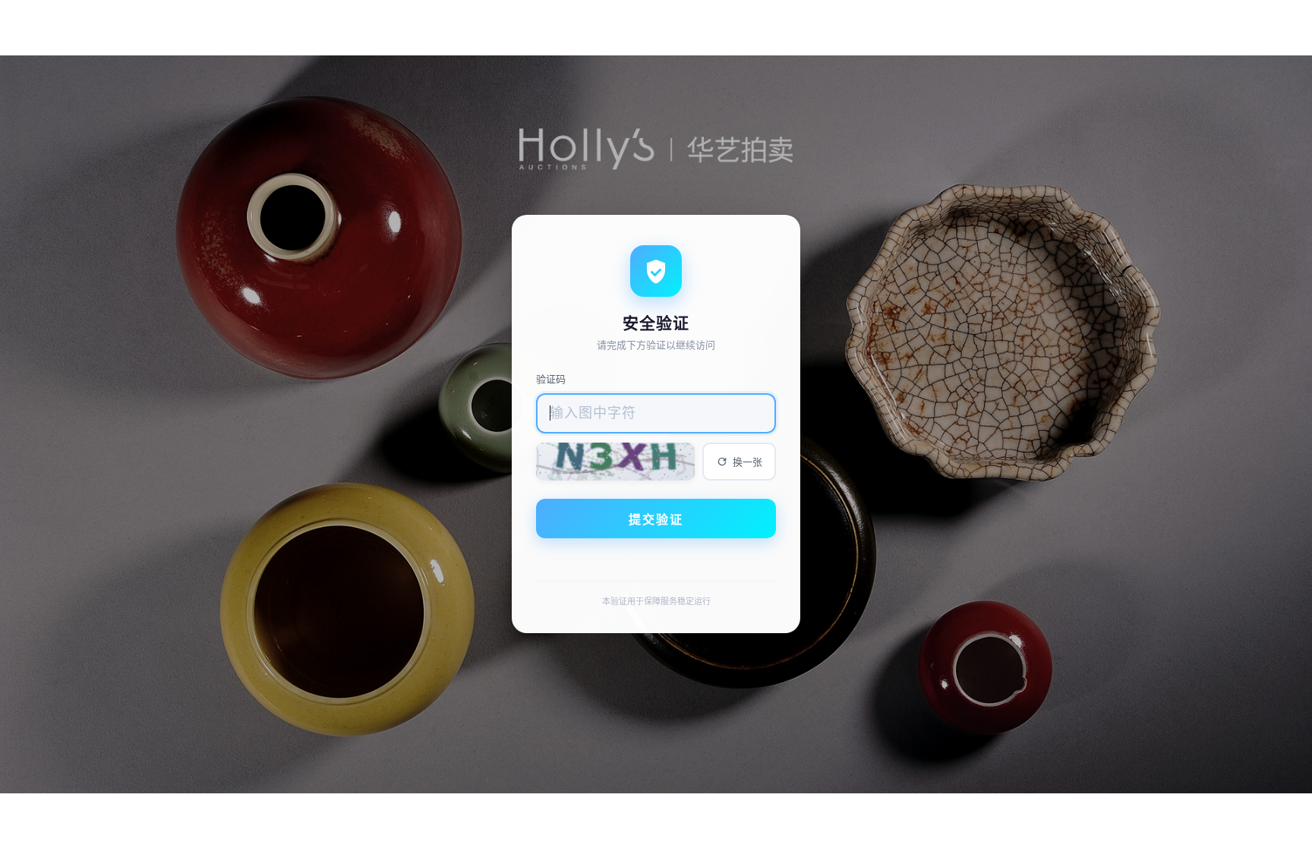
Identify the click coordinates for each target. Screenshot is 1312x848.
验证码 (551, 379)
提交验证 (656, 519)
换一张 (747, 462)
